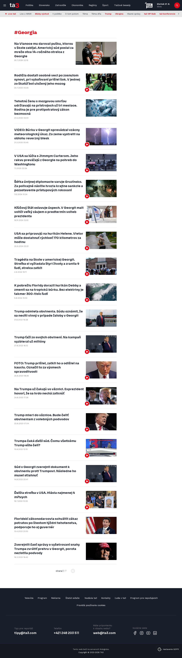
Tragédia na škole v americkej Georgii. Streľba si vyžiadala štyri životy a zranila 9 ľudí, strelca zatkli (46, 264)
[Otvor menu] (4, 5)
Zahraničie (60, 5)
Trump (108, 14)
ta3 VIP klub (150, 14)
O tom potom (72, 14)
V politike (57, 14)
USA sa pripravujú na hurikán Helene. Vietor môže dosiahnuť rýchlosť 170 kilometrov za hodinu (48, 238)
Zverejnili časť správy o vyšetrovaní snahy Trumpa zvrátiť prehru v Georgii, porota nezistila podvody (47, 549)
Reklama (55, 598)
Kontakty (105, 598)
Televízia (28, 598)
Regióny (93, 5)
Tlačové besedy (122, 5)
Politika (29, 5)
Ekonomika (77, 5)
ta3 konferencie (167, 14)
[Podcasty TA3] (149, 5)
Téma (85, 14)
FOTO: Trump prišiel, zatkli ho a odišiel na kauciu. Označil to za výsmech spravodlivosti (46, 367)
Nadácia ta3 (91, 598)
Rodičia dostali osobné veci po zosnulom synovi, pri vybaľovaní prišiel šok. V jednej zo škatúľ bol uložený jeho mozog (47, 80)
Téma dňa (96, 14)
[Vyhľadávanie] (177, 5)
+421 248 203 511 (66, 633)
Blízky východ (42, 14)
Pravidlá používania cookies (91, 605)
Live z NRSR (25, 14)
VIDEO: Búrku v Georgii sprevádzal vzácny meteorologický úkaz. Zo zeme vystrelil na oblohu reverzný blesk (47, 134)
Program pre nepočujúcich (144, 598)
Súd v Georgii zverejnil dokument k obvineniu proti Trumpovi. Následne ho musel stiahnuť (45, 471)
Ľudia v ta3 (120, 598)
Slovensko (44, 5)
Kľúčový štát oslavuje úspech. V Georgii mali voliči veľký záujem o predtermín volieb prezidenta (49, 212)
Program (42, 598)
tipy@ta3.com (25, 633)
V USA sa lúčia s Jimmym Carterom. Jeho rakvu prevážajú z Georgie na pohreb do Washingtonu (46, 160)
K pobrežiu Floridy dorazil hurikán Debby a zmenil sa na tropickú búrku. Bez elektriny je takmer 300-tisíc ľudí (48, 290)
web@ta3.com (104, 633)
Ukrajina (119, 14)
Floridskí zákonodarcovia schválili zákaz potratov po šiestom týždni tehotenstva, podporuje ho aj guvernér (46, 523)
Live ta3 (12, 14)
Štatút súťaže (72, 598)
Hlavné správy (133, 14)
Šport (105, 5)
